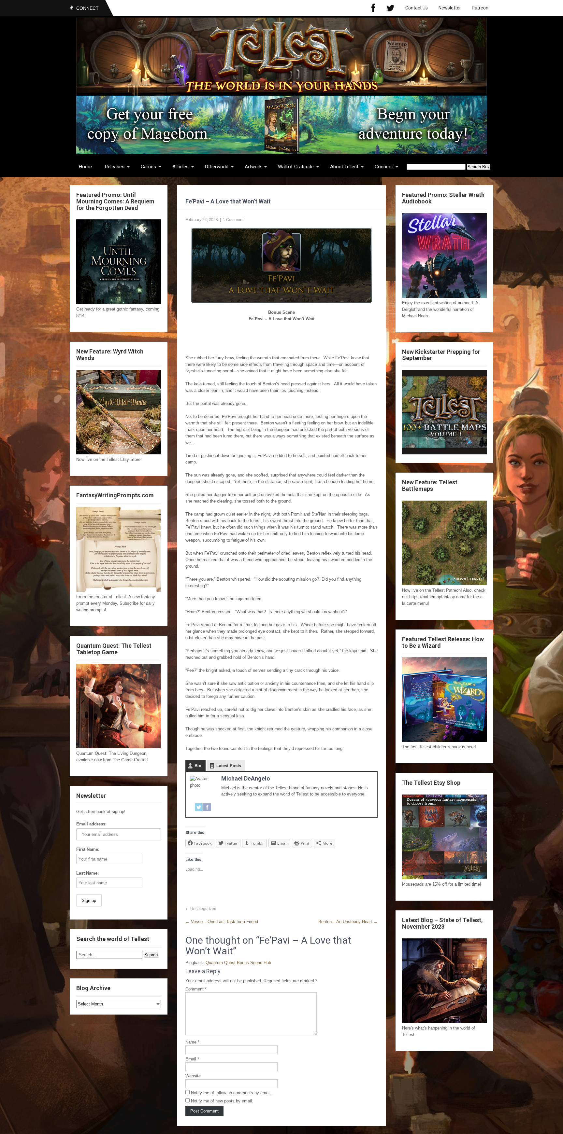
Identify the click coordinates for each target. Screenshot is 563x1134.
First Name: (87, 849)
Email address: (91, 824)
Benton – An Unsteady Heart (348, 921)
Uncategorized (203, 908)
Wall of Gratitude (296, 167)
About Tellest (344, 167)
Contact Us (416, 7)
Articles (180, 167)
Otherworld (216, 167)
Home (85, 167)
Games (148, 167)
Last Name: (87, 873)
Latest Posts (228, 765)
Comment (196, 989)
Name (192, 1042)
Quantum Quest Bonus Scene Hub (238, 962)
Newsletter (450, 7)
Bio (198, 765)
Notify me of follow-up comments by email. (231, 1092)
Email (192, 1059)
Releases (114, 167)
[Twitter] (390, 8)
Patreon (480, 7)
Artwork (253, 167)
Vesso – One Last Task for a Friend (221, 921)
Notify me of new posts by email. (222, 1101)
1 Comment (233, 219)
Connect (384, 167)
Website (193, 1075)
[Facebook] (373, 8)
